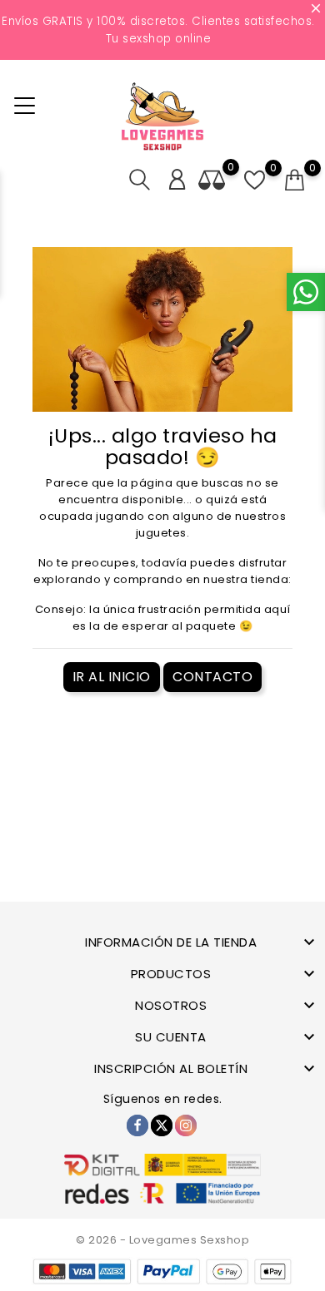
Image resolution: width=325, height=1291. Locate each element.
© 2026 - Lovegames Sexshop (162, 1240)
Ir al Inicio (111, 676)
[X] (161, 1125)
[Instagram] (186, 1125)
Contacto (212, 676)
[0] (295, 180)
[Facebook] (137, 1125)
